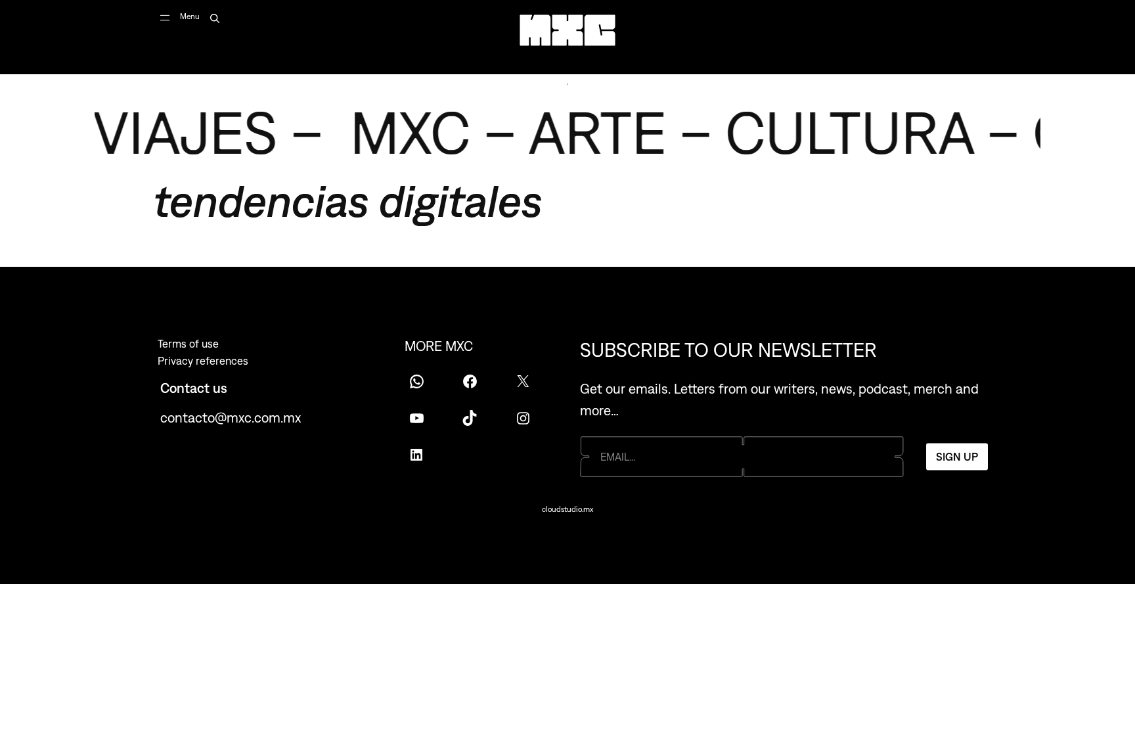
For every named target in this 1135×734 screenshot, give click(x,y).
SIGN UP (957, 456)
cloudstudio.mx (567, 509)
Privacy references (203, 360)
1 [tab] (567, 84)
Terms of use (188, 343)
